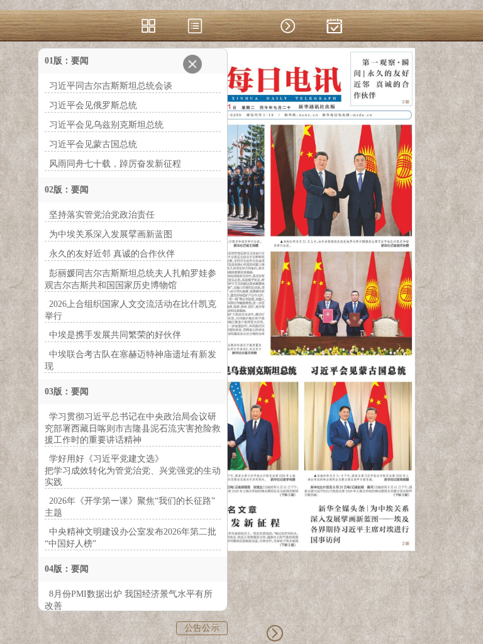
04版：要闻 (67, 569)
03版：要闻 (67, 391)
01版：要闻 (67, 60)
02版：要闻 (67, 189)
